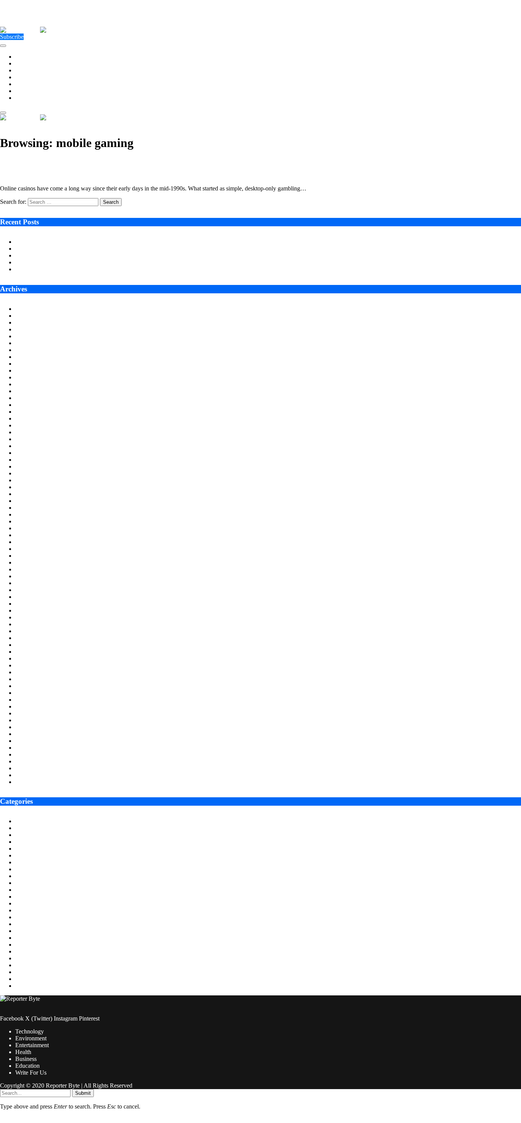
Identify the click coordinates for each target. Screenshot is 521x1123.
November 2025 (35, 363)
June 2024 (27, 480)
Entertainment (32, 70)
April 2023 (28, 576)
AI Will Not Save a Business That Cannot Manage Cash (83, 262)
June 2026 (27, 315)
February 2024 (33, 507)
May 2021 (27, 734)
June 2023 (27, 562)
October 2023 (31, 535)
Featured (25, 883)
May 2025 (27, 405)
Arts (20, 821)
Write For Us (31, 97)
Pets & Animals (34, 958)
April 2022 (28, 658)
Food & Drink (32, 896)
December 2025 (34, 357)
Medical (25, 944)
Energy (24, 862)
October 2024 (31, 453)
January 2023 (31, 596)
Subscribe (12, 37)
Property (25, 965)
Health (23, 77)
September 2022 (35, 624)
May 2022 (27, 651)
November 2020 (35, 775)
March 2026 (30, 336)
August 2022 (31, 631)
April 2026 (28, 329)
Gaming (25, 903)
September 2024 (35, 459)
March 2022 (30, 665)
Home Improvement (39, 917)
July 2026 (27, 309)
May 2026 (27, 322)
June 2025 (27, 398)
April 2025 (28, 411)
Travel (23, 985)
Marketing (27, 931)
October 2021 (31, 699)
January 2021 (31, 761)
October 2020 (31, 782)
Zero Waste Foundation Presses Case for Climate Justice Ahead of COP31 (104, 255)
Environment (31, 63)
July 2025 (27, 391)
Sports (23, 972)
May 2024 (27, 487)
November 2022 (35, 610)
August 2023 (31, 549)
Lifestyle (25, 924)
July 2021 (27, 720)
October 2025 (31, 370)
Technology (29, 56)
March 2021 (30, 747)
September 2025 (35, 377)
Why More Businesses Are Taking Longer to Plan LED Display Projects (102, 248)
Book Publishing (35, 841)
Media (23, 937)
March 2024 (30, 501)
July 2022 (27, 638)
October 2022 (31, 617)
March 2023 (30, 583)
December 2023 (34, 521)
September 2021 (35, 706)
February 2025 (33, 425)
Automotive (29, 828)
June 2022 (27, 644)
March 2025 (30, 418)
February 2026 (33, 343)
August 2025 (31, 384)
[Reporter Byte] (40, 30)
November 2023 (35, 528)
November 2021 (35, 692)
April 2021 (28, 740)
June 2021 (27, 727)
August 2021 (31, 713)
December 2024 (34, 439)
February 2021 (33, 754)
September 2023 (35, 542)
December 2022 (34, 603)
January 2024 (31, 514)
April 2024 (28, 494)
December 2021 (34, 686)
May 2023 (27, 569)
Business (26, 84)
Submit (83, 1093)
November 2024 (35, 446)
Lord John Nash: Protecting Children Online (68, 269)
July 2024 (27, 473)
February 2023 (33, 590)
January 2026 (31, 350)
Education (27, 91)
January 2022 (31, 679)
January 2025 (31, 432)
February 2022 (33, 672)
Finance (24, 889)
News (22, 951)
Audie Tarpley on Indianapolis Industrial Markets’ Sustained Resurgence (102, 241)
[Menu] (3, 46)
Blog (21, 835)
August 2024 (31, 466)
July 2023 (27, 555)
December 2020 (34, 768)
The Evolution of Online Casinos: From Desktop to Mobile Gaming (105, 162)
